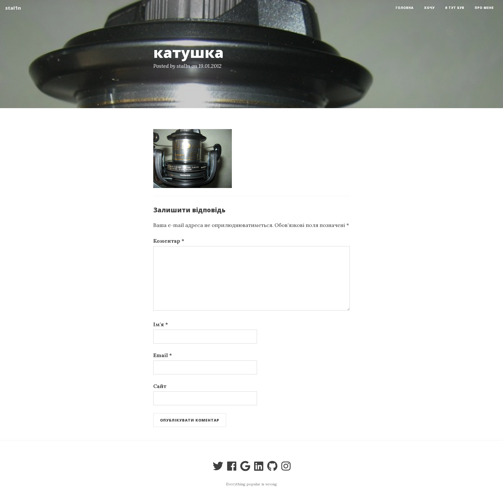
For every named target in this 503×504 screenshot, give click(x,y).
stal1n (13, 8)
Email (162, 355)
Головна (405, 7)
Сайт (159, 386)
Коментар (168, 240)
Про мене (484, 7)
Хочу (429, 7)
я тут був (454, 7)
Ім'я (160, 324)
